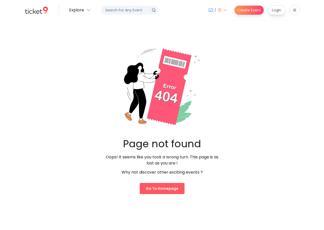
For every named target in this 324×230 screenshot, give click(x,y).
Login (276, 10)
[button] (80, 10)
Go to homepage (162, 188)
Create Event (249, 10)
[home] (36, 10)
